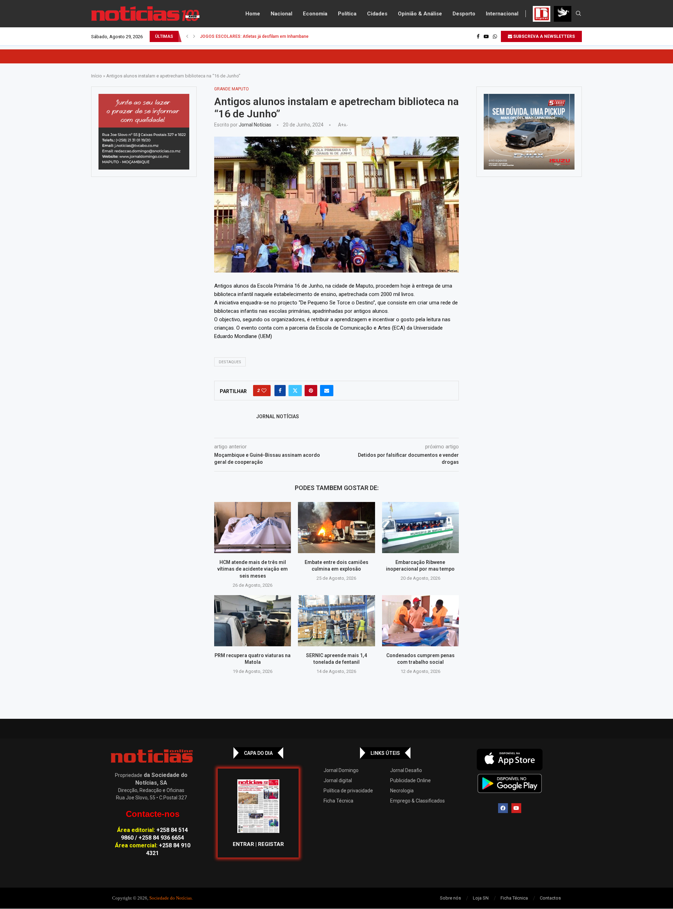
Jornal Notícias (255, 125)
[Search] (578, 13)
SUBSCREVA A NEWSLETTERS (543, 36)
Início (96, 75)
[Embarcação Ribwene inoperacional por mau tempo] (420, 527)
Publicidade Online (410, 780)
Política (347, 14)
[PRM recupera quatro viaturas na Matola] (252, 620)
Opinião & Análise (420, 14)
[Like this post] (263, 390)
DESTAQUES (230, 362)
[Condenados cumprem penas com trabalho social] (420, 620)
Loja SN (481, 898)
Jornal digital (338, 780)
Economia (315, 14)
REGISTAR (271, 844)
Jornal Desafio (406, 770)
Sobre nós (450, 898)
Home (252, 14)
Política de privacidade (348, 790)
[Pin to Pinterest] (311, 390)
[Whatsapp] (494, 36)
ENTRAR (243, 844)
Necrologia (402, 790)
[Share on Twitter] (295, 390)
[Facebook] (478, 36)
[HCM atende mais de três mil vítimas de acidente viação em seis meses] (252, 527)
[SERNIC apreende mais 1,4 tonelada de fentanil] (336, 620)
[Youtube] (486, 36)
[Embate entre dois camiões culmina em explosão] (336, 527)
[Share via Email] (326, 390)
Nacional (281, 14)
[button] (187, 36)
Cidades (377, 14)
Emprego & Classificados (417, 800)
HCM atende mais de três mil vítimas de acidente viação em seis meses (252, 569)
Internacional (502, 14)
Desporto (464, 14)
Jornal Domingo (341, 770)
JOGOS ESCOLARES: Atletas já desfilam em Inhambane (254, 36)
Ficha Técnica (338, 800)
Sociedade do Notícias (170, 898)
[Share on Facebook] (280, 390)
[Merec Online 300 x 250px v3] (529, 132)
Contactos (550, 898)
